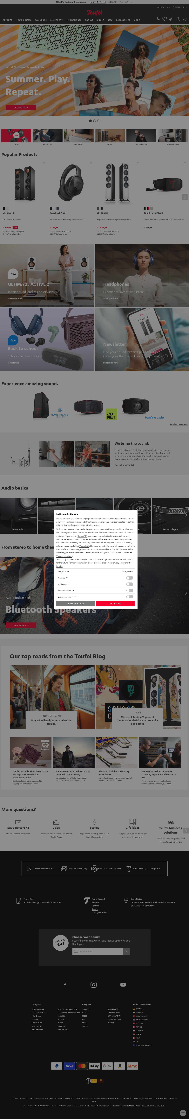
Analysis (61, 578)
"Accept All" (84, 546)
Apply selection (76, 603)
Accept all (115, 603)
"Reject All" (82, 536)
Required (62, 571)
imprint (59, 566)
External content (65, 596)
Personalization (64, 590)
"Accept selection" (64, 556)
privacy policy (119, 562)
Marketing (62, 584)
